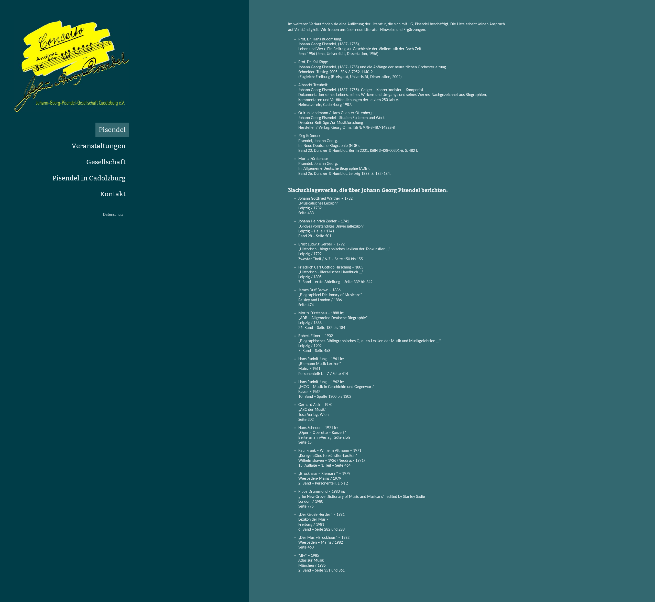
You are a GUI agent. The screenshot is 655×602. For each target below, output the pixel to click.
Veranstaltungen (99, 146)
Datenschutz (113, 215)
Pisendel (112, 130)
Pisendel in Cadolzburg (89, 178)
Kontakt (113, 194)
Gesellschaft (106, 162)
